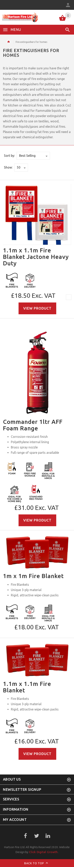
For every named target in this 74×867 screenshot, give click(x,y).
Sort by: (9, 155)
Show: (8, 167)
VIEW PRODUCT (37, 308)
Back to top (34, 863)
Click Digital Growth (43, 852)
